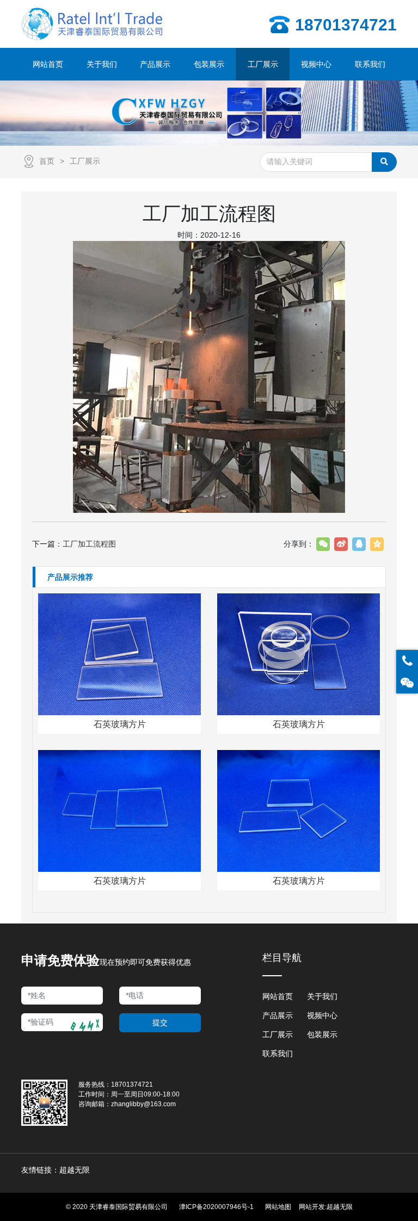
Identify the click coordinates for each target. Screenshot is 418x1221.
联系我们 (277, 1053)
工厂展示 (85, 161)
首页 (46, 161)
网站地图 (278, 1207)
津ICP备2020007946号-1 (216, 1207)
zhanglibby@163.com (143, 1104)
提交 (160, 1022)
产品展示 (277, 1015)
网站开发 (312, 1207)
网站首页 (277, 996)
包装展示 (322, 1034)
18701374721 (132, 1084)
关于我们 (322, 996)
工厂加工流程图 (89, 544)
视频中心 (322, 1015)
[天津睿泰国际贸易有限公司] (92, 24)
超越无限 (340, 1207)
